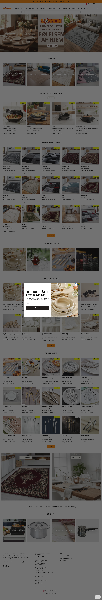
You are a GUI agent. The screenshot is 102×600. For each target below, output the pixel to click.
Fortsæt (37, 308)
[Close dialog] (76, 284)
